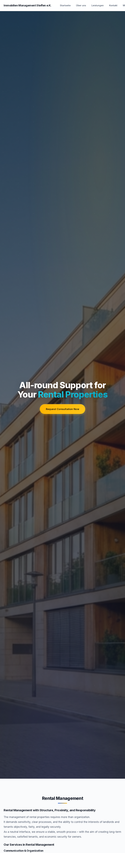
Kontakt (113, 5)
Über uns (81, 5)
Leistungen (97, 5)
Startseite (65, 5)
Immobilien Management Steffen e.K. (27, 5)
